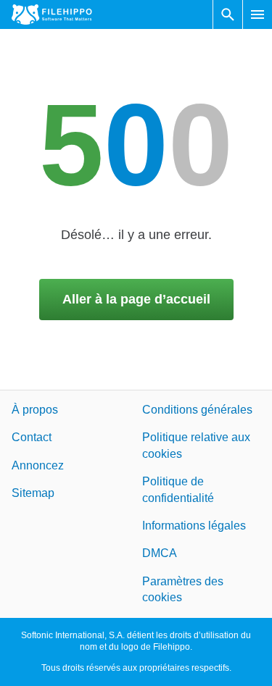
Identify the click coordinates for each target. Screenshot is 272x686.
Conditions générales (197, 409)
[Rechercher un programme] (227, 14)
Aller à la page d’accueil (136, 299)
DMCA (159, 554)
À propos (35, 409)
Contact (31, 438)
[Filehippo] (52, 14)
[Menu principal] (257, 14)
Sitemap (33, 494)
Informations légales (194, 525)
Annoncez (38, 465)
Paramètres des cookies (182, 589)
